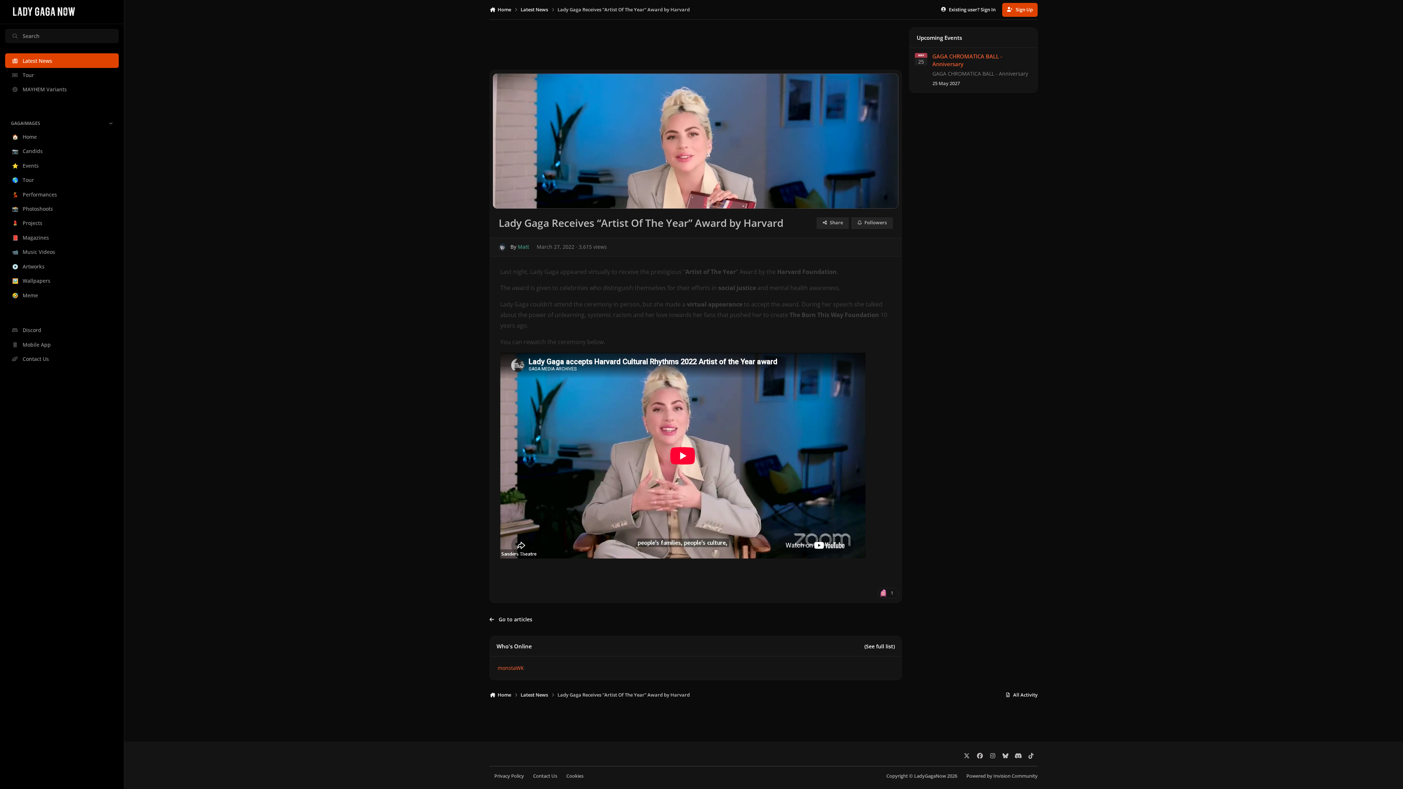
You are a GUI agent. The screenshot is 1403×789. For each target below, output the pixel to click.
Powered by (1002, 776)
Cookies (574, 776)
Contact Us (545, 776)
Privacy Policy (509, 776)
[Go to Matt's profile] (502, 247)
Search (31, 36)
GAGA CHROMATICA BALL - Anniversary (967, 60)
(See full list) (879, 646)
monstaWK (511, 667)
